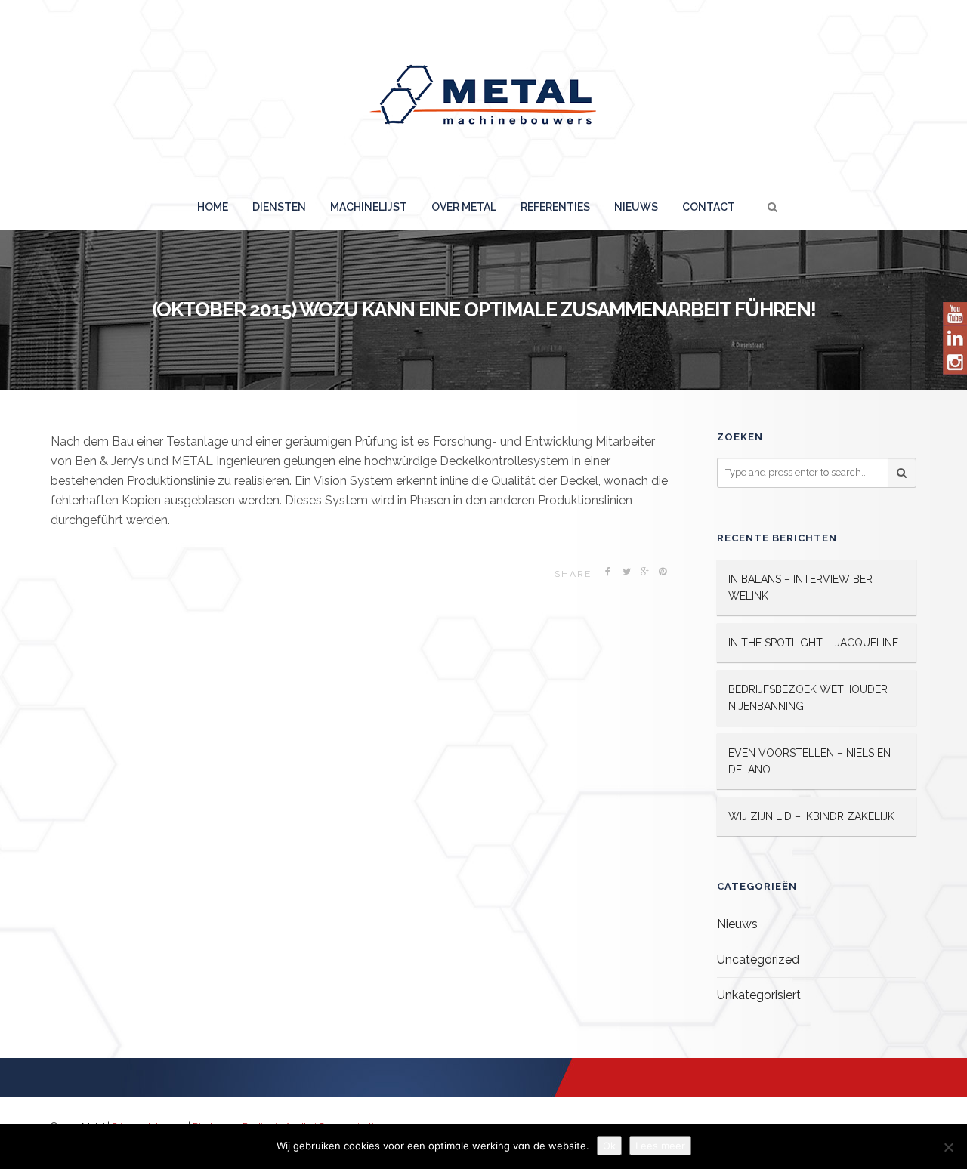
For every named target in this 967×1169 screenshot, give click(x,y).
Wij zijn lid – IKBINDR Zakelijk (811, 816)
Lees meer (660, 1146)
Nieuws (737, 924)
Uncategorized (758, 959)
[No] (948, 1147)
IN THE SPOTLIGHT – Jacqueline (813, 643)
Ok (609, 1146)
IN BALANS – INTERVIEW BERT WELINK (803, 587)
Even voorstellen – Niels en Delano (809, 761)
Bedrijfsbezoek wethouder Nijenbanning (808, 697)
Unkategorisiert (759, 995)
